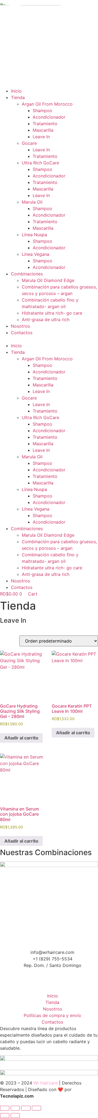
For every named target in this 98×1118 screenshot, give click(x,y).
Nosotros (20, 326)
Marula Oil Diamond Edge (48, 280)
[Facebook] (49, 972)
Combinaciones (27, 274)
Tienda (18, 97)
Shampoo (42, 110)
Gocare (29, 143)
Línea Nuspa (34, 234)
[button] (49, 339)
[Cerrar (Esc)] (36, 1108)
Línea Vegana (35, 254)
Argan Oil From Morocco (47, 104)
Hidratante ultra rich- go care (52, 313)
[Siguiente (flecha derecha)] (15, 1115)
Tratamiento (45, 123)
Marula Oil (32, 202)
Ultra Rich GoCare (40, 162)
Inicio (16, 91)
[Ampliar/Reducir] (4, 1108)
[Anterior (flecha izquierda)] (4, 1115)
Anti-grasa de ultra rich (45, 319)
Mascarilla (43, 130)
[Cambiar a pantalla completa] (15, 1108)
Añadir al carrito (21, 738)
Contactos (21, 332)
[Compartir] (25, 1108)
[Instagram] (49, 984)
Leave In (41, 136)
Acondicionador (49, 117)
